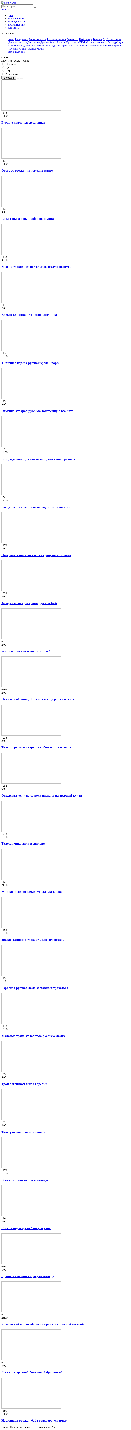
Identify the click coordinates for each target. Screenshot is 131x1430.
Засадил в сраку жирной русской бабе (29, 603)
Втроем (97, 39)
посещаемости (16, 21)
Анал (11, 39)
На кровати (35, 45)
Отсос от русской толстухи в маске (27, 170)
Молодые (22, 45)
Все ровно (11, 74)
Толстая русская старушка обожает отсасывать (36, 747)
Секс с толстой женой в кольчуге (25, 1180)
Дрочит (44, 42)
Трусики (13, 48)
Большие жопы (37, 39)
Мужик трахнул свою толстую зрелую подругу (36, 266)
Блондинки (21, 39)
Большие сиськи (56, 39)
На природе (49, 45)
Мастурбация (115, 42)
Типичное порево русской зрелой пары (30, 363)
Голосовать (8, 77)
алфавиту (13, 27)
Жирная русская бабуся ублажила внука (31, 891)
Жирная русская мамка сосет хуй (26, 651)
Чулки (40, 48)
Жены (53, 42)
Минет (12, 45)
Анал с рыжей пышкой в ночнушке (27, 218)
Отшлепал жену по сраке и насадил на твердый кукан (41, 795)
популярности (16, 18)
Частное (31, 48)
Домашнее (33, 42)
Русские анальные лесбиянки (23, 122)
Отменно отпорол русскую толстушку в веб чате (37, 411)
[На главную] (8, 2)
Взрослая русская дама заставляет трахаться (34, 988)
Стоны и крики (112, 45)
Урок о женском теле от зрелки (24, 1084)
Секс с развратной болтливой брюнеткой (32, 1372)
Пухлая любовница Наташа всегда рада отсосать (38, 699)
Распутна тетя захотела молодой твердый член (36, 507)
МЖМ (81, 42)
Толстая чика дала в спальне (23, 843)
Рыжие (98, 45)
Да (7, 67)
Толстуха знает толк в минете (23, 1132)
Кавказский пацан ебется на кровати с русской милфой (42, 1324)
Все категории (16, 51)
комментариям (16, 24)
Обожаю (10, 64)
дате (10, 15)
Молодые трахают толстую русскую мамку (33, 1036)
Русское (89, 45)
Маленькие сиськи (96, 42)
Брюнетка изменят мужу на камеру (27, 1276)
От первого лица (66, 45)
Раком (80, 45)
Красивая (71, 42)
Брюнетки (72, 39)
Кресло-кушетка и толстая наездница (29, 314)
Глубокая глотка (112, 39)
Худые (22, 48)
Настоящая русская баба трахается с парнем (34, 1420)
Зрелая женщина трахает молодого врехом (33, 939)
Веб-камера (85, 39)
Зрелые (61, 42)
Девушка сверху (17, 42)
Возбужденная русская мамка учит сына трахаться (39, 459)
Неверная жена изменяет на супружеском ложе (36, 555)
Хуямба (5, 9)
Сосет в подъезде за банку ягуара (26, 1228)
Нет (7, 70)
